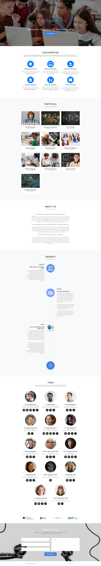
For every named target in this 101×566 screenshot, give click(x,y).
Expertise (49, 2)
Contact (77, 2)
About (62, 2)
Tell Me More (50, 33)
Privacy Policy (70, 563)
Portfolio (56, 2)
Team (72, 2)
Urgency (67, 2)
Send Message (50, 554)
